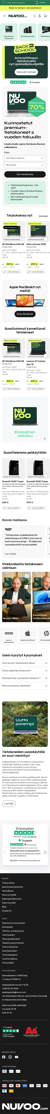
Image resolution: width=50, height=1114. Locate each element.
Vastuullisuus (7, 891)
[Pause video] (44, 438)
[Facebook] (3, 1057)
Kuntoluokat (7, 927)
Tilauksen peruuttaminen (13, 943)
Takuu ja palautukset (11, 939)
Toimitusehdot (8, 935)
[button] (43, 2)
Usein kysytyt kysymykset (13, 923)
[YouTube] (16, 1057)
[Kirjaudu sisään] (39, 16)
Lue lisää (8, 803)
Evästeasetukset (9, 951)
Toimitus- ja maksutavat (13, 931)
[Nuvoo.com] (18, 16)
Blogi (4, 907)
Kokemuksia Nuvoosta (11, 899)
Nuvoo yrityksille (9, 895)
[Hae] (34, 16)
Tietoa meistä (8, 883)
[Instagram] (10, 1057)
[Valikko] (4, 16)
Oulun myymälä (8, 903)
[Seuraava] (46, 239)
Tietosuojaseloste (10, 955)
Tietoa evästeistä (10, 947)
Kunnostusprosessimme (12, 887)
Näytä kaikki (43, 216)
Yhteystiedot (8, 963)
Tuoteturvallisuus (9, 959)
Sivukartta (6, 911)
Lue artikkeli (10, 554)
